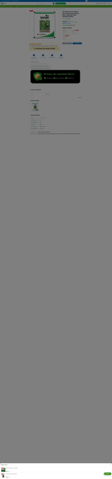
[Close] (110, 465)
